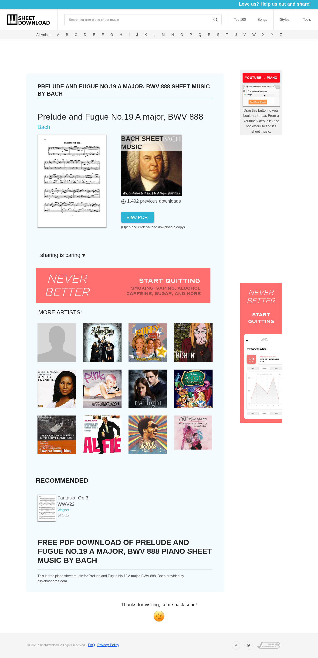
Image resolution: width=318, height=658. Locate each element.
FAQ (91, 645)
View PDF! (137, 217)
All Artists (43, 35)
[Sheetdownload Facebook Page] (236, 645)
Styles (284, 19)
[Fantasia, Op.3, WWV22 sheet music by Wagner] (46, 508)
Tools (307, 19)
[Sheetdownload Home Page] (28, 20)
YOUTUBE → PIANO (261, 78)
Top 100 (240, 19)
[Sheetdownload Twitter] (248, 645)
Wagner (63, 510)
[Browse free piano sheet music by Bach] (151, 165)
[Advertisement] (132, 53)
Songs (262, 19)
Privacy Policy (108, 645)
